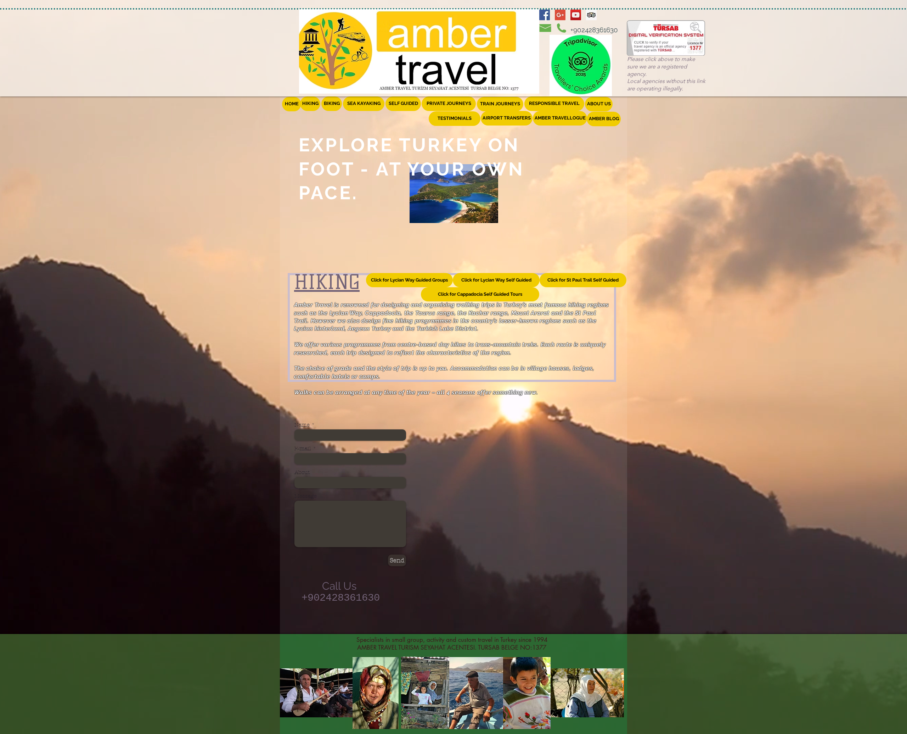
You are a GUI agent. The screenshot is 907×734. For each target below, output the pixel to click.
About (302, 472)
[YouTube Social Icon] (575, 15)
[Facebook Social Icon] (544, 15)
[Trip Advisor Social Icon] (591, 15)
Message (305, 496)
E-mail (302, 448)
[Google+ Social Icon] (560, 15)
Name (302, 425)
